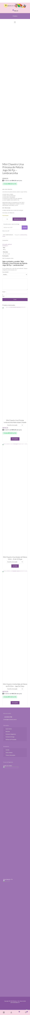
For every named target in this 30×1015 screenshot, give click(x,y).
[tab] (15, 244)
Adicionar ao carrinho (19, 219)
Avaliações (5, 245)
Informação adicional (7, 244)
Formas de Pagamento (11, 734)
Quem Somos (9, 728)
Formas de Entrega (10, 736)
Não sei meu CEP (5, 230)
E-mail (3, 295)
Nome (4, 291)
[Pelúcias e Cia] (15, 5)
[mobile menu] (28, 5)
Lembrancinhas (23, 234)
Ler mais (15, 566)
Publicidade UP (16, 1002)
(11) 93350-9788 (8, 717)
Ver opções (15, 439)
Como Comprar (9, 752)
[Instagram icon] (15, 1)
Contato (7, 749)
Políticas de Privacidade (11, 739)
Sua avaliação (5, 272)
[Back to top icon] (15, 999)
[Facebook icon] (14, 1)
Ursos (3, 236)
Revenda (8, 731)
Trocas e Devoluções (10, 755)
